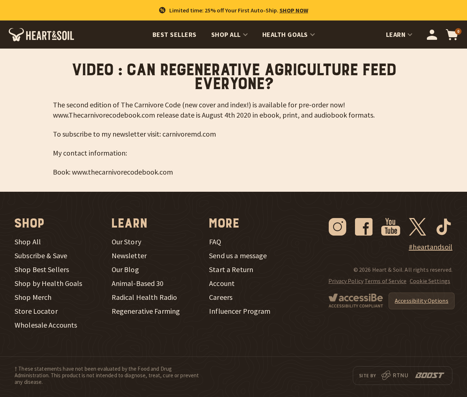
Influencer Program (239, 311)
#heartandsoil (430, 247)
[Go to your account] (432, 35)
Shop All (226, 34)
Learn (396, 34)
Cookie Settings (430, 281)
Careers (220, 297)
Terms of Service (385, 281)
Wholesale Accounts (46, 325)
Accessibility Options (421, 300)
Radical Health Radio (144, 297)
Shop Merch (33, 297)
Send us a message (238, 256)
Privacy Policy (345, 281)
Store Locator (36, 311)
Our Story (126, 242)
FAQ (215, 242)
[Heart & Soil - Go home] (41, 35)
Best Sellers (175, 34)
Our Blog (125, 270)
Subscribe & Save (41, 256)
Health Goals (285, 34)
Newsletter (129, 256)
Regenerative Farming (146, 311)
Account (222, 283)
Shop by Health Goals (48, 283)
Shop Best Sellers (42, 270)
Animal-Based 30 (138, 283)
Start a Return (231, 270)
